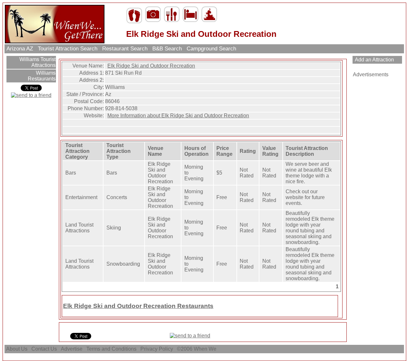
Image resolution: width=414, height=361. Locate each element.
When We (206, 349)
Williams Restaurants (42, 75)
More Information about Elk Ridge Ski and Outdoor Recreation (178, 115)
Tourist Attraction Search (67, 49)
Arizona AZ (20, 49)
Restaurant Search (125, 49)
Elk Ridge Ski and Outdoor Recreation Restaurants (138, 306)
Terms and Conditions (111, 349)
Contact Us (44, 349)
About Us (17, 349)
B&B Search (167, 49)
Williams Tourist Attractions (37, 62)
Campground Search (211, 49)
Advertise (72, 349)
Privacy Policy (156, 349)
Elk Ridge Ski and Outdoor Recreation (151, 66)
